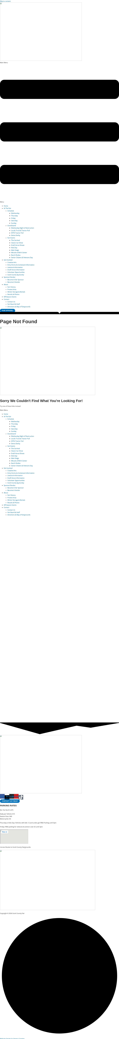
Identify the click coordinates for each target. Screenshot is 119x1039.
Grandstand (11, 226)
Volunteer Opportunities (16, 272)
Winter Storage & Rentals (16, 292)
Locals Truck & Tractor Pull (20, 230)
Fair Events (11, 238)
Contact (6, 299)
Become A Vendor (13, 282)
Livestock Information (15, 267)
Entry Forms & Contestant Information (20, 265)
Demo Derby (15, 235)
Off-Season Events (10, 297)
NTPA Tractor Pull (17, 233)
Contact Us (11, 302)
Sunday (13, 223)
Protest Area (11, 289)
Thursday (14, 216)
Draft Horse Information (15, 270)
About (6, 284)
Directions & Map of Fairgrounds (18, 307)
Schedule (10, 211)
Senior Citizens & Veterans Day (22, 257)
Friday (13, 218)
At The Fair (7, 208)
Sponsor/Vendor (9, 277)
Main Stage (15, 250)
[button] (59, 132)
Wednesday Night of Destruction (22, 228)
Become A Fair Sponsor (15, 280)
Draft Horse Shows (17, 245)
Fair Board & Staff (13, 304)
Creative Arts (11, 262)
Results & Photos (13, 294)
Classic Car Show (17, 243)
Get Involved (8, 260)
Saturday (14, 221)
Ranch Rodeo (15, 255)
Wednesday (15, 213)
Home (6, 206)
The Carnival (15, 240)
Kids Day (14, 248)
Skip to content (5, 1)
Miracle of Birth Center (19, 253)
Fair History (11, 287)
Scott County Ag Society (15, 275)
